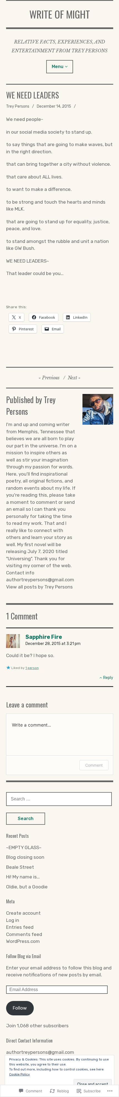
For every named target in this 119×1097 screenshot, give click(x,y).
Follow (20, 1008)
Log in (12, 920)
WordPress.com (23, 941)
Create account (23, 913)
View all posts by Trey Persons (39, 587)
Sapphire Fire (43, 637)
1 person (32, 668)
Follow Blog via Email (23, 956)
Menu (57, 66)
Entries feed (19, 927)
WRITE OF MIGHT (59, 14)
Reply (108, 677)
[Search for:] (59, 799)
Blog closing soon (25, 857)
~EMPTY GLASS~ (24, 847)
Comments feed (24, 934)
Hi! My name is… (23, 877)
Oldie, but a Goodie (27, 886)
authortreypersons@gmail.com (40, 1052)
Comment (94, 765)
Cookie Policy (19, 1074)
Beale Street (20, 867)
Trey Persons (17, 106)
